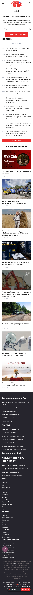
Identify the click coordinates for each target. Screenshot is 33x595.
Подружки (5, 527)
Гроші (4, 489)
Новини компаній (7, 504)
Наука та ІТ (5, 502)
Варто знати (6, 487)
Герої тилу (5, 515)
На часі (4, 522)
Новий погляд (6, 525)
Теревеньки (5, 532)
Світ (3, 485)
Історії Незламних (7, 517)
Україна (4, 482)
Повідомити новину (8, 557)
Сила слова (5, 520)
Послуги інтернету (8, 552)
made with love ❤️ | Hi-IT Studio (16, 584)
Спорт (4, 506)
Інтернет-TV (6, 555)
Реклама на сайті (7, 545)
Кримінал (4, 497)
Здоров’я (5, 494)
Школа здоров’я (7, 537)
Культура (5, 499)
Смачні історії (6, 529)
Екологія (4, 492)
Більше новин (16, 140)
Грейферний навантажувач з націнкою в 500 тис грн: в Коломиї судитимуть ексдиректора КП (16, 294)
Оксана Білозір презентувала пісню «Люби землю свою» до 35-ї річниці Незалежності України (15, 233)
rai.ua (14, 563)
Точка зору (5, 534)
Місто (3, 509)
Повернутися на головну (16, 34)
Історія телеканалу (8, 543)
